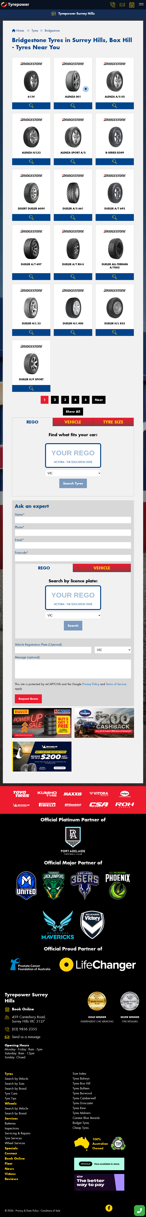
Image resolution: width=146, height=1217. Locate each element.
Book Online (15, 1158)
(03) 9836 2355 (24, 1029)
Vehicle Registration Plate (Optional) (38, 645)
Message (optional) (27, 657)
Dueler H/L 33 (31, 323)
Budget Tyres (81, 1123)
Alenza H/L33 (31, 152)
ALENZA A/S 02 (115, 96)
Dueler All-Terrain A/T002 (115, 266)
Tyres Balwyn (81, 1079)
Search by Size (14, 1084)
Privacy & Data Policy (27, 1210)
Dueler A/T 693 (114, 208)
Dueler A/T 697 (31, 264)
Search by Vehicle (16, 1079)
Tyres (9, 1074)
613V (31, 96)
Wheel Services (15, 1143)
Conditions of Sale (50, 1210)
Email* (19, 540)
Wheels (11, 1103)
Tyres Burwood (82, 1093)
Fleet (8, 1163)
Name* (20, 515)
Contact (11, 1153)
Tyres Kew (79, 1108)
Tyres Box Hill (81, 1083)
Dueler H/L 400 (73, 323)
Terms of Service (116, 684)
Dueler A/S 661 (73, 208)
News (9, 1169)
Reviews (11, 1179)
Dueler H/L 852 (114, 323)
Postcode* (21, 553)
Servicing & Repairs (17, 1133)
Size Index (79, 1074)
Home (19, 31)
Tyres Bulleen (81, 1088)
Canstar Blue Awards (86, 1118)
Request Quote (28, 698)
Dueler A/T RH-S (73, 264)
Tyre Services (13, 1138)
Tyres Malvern (81, 1113)
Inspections (12, 1128)
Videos (10, 1174)
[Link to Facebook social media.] (108, 1208)
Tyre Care (11, 1093)
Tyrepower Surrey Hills (76, 13)
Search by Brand (15, 1089)
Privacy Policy (90, 684)
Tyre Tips (10, 1098)
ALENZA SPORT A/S (73, 152)
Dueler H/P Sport (31, 379)
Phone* (19, 527)
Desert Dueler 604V (31, 208)
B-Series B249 (115, 152)
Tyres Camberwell (84, 1098)
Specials (11, 1148)
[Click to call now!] (113, 4)
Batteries (10, 1123)
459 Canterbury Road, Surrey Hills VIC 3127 (29, 1019)
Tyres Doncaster (83, 1103)
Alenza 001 (73, 96)
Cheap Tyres (81, 1128)
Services (11, 1118)
